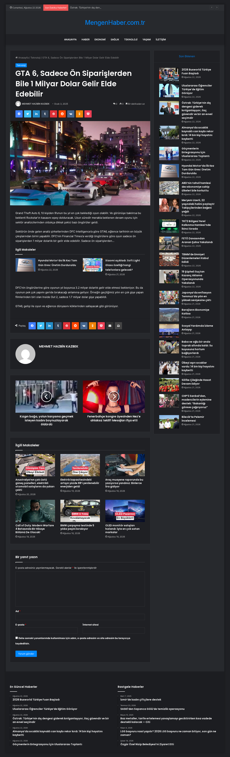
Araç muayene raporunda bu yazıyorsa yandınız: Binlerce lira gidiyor (124, 483)
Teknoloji (130, 39)
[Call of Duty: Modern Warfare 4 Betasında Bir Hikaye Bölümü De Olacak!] (35, 511)
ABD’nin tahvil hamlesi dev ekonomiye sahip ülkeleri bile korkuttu (196, 186)
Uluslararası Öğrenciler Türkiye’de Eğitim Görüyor (197, 89)
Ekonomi (100, 39)
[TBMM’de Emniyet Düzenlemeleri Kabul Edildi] (169, 259)
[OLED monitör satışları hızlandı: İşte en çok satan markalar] (125, 511)
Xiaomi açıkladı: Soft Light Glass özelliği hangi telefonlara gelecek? (122, 265)
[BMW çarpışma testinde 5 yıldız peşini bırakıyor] (80, 511)
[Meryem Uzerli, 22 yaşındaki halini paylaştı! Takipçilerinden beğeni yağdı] (169, 205)
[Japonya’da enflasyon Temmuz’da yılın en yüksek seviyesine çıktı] (169, 297)
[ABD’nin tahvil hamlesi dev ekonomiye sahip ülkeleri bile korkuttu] (169, 188)
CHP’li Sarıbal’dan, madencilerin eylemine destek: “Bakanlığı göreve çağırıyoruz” (196, 401)
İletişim (161, 39)
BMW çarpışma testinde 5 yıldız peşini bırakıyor (77, 527)
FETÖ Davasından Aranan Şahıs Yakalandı (197, 240)
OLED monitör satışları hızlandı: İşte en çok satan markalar (122, 529)
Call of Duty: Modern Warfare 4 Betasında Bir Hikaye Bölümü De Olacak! (34, 529)
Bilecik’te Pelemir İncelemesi (193, 418)
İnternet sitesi (91, 624)
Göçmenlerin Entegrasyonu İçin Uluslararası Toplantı (196, 152)
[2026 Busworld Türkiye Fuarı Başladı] (169, 74)
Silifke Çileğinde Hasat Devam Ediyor (196, 381)
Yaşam (146, 39)
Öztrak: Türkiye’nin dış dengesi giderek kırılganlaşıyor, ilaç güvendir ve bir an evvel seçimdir (121, 7)
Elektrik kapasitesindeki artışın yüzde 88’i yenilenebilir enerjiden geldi (79, 483)
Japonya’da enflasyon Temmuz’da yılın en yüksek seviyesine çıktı (196, 296)
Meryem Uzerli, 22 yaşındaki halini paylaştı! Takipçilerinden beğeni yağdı (198, 205)
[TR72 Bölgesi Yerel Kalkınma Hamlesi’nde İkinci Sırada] (169, 226)
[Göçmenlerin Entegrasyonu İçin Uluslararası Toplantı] (169, 153)
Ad (17, 611)
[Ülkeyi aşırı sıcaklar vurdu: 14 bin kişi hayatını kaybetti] (169, 367)
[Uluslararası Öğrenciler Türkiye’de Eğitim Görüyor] (169, 90)
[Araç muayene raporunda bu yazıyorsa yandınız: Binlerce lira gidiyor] (125, 465)
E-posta (20, 624)
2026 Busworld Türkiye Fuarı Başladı (196, 71)
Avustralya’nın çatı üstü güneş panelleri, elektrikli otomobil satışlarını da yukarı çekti (34, 485)
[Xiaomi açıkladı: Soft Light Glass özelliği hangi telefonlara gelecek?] (93, 265)
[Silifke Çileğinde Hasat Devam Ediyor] (169, 385)
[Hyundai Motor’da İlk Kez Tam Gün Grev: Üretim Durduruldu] (25, 265)
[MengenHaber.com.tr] (115, 22)
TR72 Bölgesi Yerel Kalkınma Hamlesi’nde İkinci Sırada (196, 225)
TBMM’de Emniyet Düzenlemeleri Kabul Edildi (195, 258)
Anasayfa (70, 39)
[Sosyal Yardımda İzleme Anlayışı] (169, 330)
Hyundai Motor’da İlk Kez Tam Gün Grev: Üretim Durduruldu (198, 169)
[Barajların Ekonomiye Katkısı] (169, 314)
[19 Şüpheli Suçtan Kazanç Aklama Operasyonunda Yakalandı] (169, 276)
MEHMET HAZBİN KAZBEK (35, 103)
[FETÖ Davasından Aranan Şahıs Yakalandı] (169, 243)
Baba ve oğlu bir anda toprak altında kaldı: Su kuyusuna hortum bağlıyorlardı (197, 347)
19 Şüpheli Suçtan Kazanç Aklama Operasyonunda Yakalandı (193, 277)
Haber (85, 39)
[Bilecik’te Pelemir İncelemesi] (169, 422)
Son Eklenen (187, 56)
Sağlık (115, 39)
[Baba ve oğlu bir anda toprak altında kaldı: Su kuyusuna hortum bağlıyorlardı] (169, 346)
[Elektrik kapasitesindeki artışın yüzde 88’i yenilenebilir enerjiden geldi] (80, 465)
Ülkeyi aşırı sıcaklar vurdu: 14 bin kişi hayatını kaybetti (198, 366)
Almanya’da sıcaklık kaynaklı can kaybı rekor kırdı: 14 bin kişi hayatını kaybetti (197, 133)
